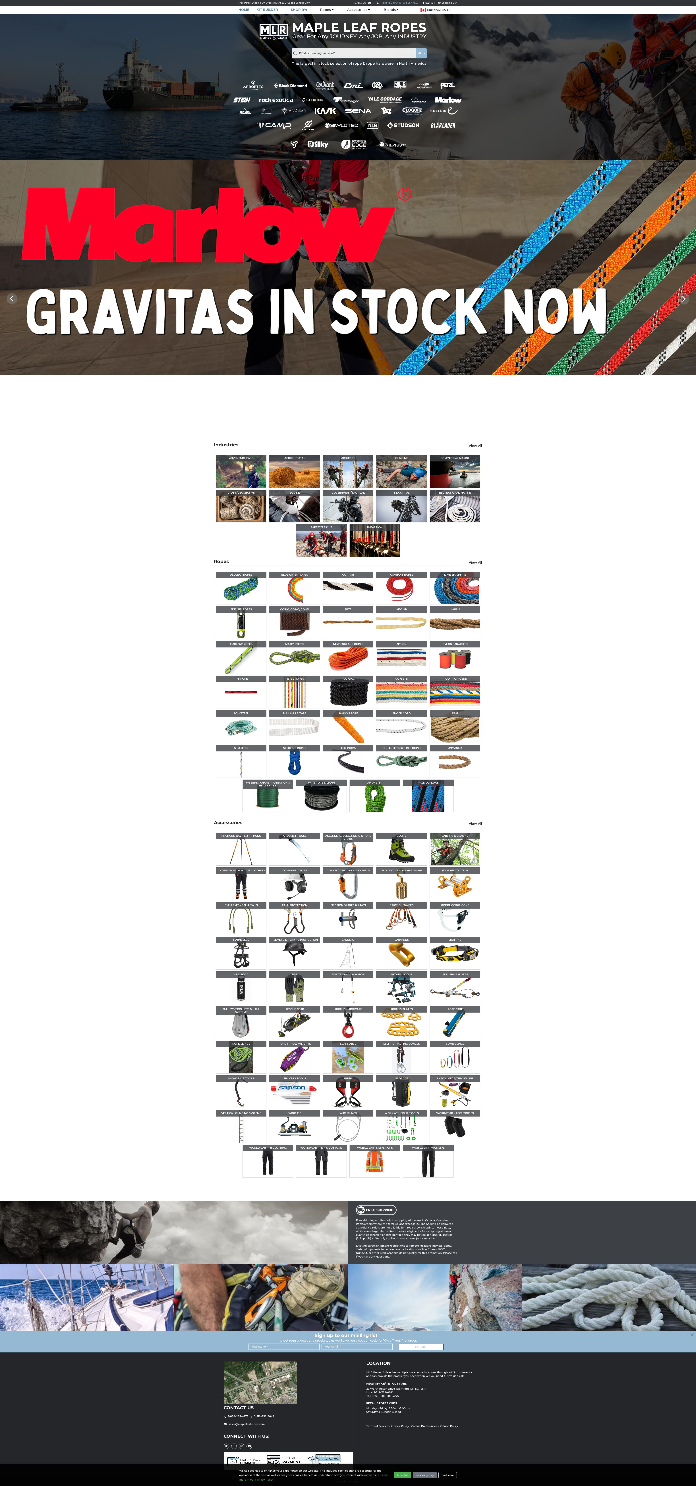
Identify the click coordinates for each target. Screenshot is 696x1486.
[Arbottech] (253, 86)
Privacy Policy (400, 1426)
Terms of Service (377, 1426)
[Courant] (325, 85)
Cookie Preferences (424, 1426)
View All (475, 446)
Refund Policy (449, 1426)
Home (244, 10)
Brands (390, 10)
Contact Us (239, 1407)
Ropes (325, 10)
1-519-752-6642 (410, 3)
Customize (448, 1475)
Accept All (402, 1475)
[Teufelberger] (346, 100)
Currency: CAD (437, 10)
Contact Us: (360, 3)
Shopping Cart (449, 2)
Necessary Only (425, 1475)
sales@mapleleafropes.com (246, 1424)
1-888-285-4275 (389, 3)
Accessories (357, 10)
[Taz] (387, 111)
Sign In (429, 3)
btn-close (692, 1335)
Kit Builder (267, 10)
